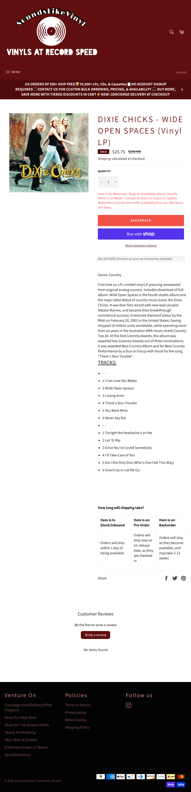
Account (181, 72)
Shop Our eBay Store (20, 717)
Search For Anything (20, 732)
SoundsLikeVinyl (18, 754)
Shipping (104, 158)
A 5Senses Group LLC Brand (26, 747)
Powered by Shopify (48, 781)
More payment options (141, 245)
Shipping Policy (77, 727)
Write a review (95, 634)
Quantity (104, 171)
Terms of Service (77, 704)
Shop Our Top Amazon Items (27, 724)
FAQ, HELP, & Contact (21, 739)
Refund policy (76, 719)
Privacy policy (75, 712)
